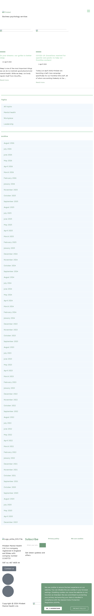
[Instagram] (23, 4)
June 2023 (8, 359)
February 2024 (10, 312)
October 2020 (10, 487)
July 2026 (7, 149)
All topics (8, 106)
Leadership (8, 124)
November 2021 (11, 470)
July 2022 (7, 423)
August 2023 (9, 347)
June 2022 (8, 429)
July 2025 (7, 213)
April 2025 (8, 230)
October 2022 (10, 405)
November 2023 (11, 330)
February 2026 (10, 178)
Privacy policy (53, 539)
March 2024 (9, 306)
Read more (4, 80)
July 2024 (7, 283)
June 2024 (8, 289)
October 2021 (10, 475)
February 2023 (10, 382)
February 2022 (10, 452)
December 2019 (11, 522)
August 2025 (9, 207)
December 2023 (11, 324)
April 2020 (8, 516)
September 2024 (11, 271)
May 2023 (8, 365)
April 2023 (8, 370)
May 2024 (8, 295)
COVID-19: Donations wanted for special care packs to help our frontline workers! (51, 57)
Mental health (10, 112)
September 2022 (11, 411)
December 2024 (11, 254)
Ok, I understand (53, 608)
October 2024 (10, 265)
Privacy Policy (79, 608)
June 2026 (8, 155)
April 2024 (8, 300)
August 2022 (9, 417)
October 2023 (10, 335)
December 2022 (11, 394)
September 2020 (11, 493)
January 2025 (9, 248)
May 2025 (8, 225)
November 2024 (11, 260)
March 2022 (9, 446)
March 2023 (9, 376)
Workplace (8, 118)
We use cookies (77, 539)
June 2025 (8, 219)
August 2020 (9, 499)
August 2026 (9, 143)
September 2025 (11, 201)
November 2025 (11, 190)
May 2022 (8, 435)
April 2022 (8, 440)
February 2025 (10, 242)
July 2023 (7, 353)
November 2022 (11, 400)
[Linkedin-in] (29, 4)
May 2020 (8, 510)
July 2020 (7, 505)
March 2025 (9, 236)
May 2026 (8, 161)
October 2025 (10, 196)
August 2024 (9, 277)
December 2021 (11, 464)
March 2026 (9, 172)
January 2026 (9, 184)
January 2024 (9, 318)
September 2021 (11, 481)
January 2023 (9, 388)
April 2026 (8, 166)
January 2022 (9, 458)
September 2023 (11, 341)
